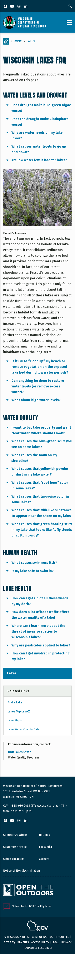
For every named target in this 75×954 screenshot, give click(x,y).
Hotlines (44, 835)
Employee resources (38, 947)
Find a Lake (15, 702)
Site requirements (16, 942)
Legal (55, 942)
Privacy (66, 942)
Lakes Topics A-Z (19, 711)
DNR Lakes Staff (19, 752)
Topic (18, 41)
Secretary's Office (15, 835)
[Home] (24, 22)
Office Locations (13, 859)
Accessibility (40, 942)
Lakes (31, 41)
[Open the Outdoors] (28, 890)
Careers (44, 859)
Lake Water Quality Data (23, 729)
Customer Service (15, 847)
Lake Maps (15, 720)
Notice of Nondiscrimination (21, 870)
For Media (45, 847)
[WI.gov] (37, 926)
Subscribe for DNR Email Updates (31, 906)
